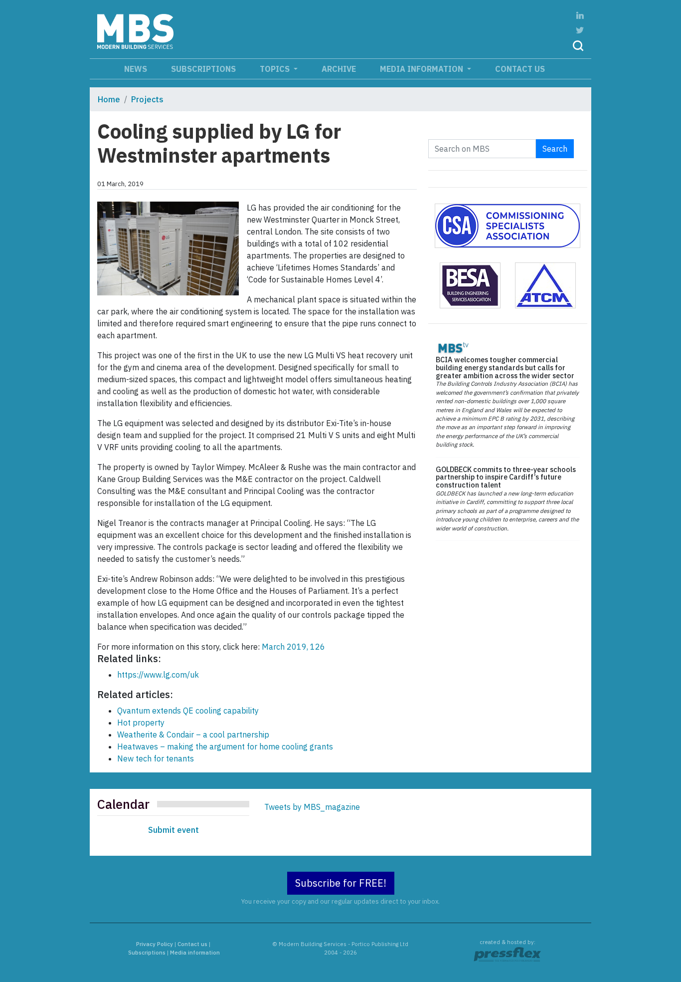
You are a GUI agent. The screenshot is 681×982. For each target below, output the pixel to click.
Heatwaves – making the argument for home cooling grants (225, 746)
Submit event (173, 830)
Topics (276, 69)
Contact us (520, 69)
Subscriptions (203, 69)
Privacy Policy (154, 944)
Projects (147, 99)
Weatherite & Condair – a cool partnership (193, 734)
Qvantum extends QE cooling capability (188, 711)
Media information (422, 69)
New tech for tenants (155, 758)
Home (109, 99)
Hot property (141, 723)
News (135, 69)
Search (554, 149)
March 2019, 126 (293, 647)
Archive (339, 69)
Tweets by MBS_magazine (312, 807)
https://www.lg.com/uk (158, 675)
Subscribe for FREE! (340, 883)
